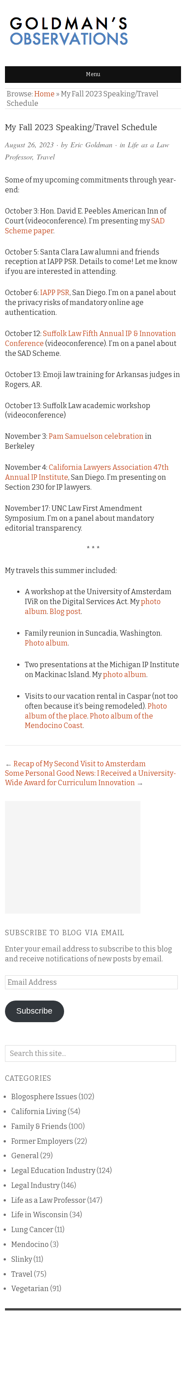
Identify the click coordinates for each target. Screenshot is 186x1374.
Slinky (21, 1259)
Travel (46, 156)
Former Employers (42, 1141)
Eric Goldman (91, 144)
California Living (38, 1111)
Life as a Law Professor (48, 1200)
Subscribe (34, 1010)
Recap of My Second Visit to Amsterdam (80, 764)
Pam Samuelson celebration (96, 436)
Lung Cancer (32, 1229)
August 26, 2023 (29, 144)
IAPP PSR (55, 292)
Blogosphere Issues (44, 1096)
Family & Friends (39, 1126)
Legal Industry (35, 1185)
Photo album (46, 643)
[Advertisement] (72, 857)
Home (44, 94)
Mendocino (30, 1244)
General (25, 1155)
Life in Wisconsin (39, 1214)
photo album (124, 674)
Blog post (65, 611)
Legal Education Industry (53, 1170)
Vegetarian (30, 1288)
